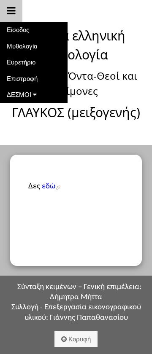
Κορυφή (79, 339)
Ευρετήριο (21, 62)
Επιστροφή (22, 78)
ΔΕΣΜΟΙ (20, 94)
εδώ (48, 186)
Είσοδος (18, 29)
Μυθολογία (22, 46)
